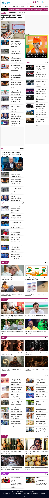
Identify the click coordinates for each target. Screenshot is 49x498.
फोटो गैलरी (4, 436)
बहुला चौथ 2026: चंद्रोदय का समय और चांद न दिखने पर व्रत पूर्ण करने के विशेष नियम (16, 76)
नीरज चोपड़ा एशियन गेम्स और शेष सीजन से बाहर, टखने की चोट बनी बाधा (15, 232)
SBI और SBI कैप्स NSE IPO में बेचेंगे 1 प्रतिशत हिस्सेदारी (15, 123)
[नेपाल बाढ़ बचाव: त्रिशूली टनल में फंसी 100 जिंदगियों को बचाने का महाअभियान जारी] (5, 98)
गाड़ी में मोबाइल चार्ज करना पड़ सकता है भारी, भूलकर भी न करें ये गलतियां (41, 68)
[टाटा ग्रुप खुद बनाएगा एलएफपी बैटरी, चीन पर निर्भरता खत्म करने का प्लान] (30, 120)
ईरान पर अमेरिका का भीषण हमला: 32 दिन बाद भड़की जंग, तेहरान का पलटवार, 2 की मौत (16, 85)
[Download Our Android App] (33, 2)
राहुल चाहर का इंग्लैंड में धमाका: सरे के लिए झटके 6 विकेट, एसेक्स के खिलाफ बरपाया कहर (16, 240)
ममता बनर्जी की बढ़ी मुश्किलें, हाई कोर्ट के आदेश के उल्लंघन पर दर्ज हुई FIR (12, 332)
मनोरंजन (23, 6)
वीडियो (32, 6)
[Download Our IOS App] (35, 2)
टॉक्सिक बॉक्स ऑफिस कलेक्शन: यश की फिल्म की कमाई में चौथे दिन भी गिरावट (36, 353)
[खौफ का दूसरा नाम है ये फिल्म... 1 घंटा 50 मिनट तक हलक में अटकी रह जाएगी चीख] (36, 444)
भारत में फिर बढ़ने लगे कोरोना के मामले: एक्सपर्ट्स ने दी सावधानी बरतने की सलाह (41, 389)
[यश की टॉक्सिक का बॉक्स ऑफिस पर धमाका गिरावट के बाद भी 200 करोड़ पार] (36, 361)
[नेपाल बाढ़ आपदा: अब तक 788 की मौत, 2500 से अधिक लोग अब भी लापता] (5, 51)
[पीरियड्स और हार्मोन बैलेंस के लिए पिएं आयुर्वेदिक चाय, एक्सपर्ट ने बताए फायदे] (5, 415)
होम (2, 6)
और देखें (22, 148)
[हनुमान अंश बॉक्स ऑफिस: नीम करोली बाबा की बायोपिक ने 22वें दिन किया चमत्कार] (12, 361)
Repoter (36, 493)
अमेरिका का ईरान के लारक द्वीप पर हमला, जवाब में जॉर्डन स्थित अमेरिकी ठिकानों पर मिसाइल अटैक (16, 44)
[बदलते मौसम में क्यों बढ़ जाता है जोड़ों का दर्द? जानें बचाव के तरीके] (30, 415)
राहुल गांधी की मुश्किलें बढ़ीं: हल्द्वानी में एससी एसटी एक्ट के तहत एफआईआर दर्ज (16, 92)
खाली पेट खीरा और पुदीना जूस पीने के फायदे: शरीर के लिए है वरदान (41, 403)
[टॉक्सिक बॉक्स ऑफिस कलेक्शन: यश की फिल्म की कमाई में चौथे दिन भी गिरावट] (36, 345)
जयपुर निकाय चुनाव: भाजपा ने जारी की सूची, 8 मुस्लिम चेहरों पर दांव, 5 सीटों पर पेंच (11, 18)
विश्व (9, 6)
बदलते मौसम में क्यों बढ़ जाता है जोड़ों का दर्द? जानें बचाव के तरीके (41, 416)
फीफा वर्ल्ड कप (22, 12)
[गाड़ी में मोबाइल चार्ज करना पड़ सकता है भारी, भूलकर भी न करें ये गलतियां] (30, 67)
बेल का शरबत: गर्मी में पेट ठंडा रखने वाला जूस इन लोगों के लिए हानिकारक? (36, 468)
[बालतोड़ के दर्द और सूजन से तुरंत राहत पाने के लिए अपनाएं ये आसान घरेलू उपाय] (5, 395)
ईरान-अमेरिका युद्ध (12, 12)
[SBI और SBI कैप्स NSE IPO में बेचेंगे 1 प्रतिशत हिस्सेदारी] (5, 122)
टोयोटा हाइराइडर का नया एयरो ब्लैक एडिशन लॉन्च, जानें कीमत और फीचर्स (40, 106)
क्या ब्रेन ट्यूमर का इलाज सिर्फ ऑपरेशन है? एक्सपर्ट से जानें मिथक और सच (41, 409)
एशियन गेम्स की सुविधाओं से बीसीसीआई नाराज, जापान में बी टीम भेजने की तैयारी (16, 256)
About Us (5, 493)
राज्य (27, 6)
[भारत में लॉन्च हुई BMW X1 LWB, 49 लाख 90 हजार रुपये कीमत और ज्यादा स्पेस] (30, 91)
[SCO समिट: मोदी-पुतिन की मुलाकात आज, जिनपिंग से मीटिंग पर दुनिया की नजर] (5, 116)
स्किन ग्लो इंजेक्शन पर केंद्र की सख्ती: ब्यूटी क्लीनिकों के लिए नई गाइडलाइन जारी (41, 430)
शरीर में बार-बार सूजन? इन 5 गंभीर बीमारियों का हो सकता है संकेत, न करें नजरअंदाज (16, 403)
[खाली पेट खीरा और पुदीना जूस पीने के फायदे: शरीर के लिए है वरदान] (30, 402)
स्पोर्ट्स (13, 6)
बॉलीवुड (3, 337)
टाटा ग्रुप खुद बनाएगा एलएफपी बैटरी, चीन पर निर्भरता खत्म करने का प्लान (41, 121)
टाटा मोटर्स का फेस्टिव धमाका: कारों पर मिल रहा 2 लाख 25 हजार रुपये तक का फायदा (41, 113)
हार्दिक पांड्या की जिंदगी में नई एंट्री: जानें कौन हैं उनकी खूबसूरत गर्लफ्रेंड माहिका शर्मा (11, 452)
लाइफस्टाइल (4, 262)
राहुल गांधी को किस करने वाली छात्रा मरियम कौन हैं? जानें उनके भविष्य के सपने (35, 332)
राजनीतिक (4, 300)
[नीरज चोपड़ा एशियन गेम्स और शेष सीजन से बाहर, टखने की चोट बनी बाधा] (5, 232)
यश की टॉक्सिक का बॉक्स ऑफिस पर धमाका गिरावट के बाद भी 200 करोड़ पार (36, 369)
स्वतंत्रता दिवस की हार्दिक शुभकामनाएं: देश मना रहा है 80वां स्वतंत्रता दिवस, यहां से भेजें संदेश (36, 278)
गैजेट (43, 6)
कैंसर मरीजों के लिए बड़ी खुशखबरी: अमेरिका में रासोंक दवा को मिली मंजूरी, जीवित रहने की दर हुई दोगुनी (16, 381)
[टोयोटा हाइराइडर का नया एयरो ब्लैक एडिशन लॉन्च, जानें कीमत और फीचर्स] (30, 105)
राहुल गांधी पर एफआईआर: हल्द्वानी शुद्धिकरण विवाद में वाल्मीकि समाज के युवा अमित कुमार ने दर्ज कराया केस (16, 59)
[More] (45, 6)
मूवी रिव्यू (4, 474)
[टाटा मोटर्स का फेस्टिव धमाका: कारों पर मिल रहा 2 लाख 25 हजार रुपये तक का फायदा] (30, 112)
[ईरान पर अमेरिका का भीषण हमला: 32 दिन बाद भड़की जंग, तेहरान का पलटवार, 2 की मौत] (5, 83)
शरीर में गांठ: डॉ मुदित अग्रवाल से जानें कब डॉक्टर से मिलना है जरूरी (41, 396)
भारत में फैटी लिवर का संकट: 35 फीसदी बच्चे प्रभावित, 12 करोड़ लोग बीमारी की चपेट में (11, 294)
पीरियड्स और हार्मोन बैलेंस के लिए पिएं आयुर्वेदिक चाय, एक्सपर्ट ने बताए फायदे (16, 416)
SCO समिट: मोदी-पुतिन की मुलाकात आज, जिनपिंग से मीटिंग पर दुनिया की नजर (16, 116)
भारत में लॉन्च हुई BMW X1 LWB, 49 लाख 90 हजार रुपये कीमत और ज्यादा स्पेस (41, 91)
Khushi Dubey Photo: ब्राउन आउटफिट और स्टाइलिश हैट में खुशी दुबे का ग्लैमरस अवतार (12, 353)
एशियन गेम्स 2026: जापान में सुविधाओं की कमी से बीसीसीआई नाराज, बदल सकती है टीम (16, 248)
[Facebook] (37, 2)
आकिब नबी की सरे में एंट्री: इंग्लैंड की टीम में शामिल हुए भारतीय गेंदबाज (16, 217)
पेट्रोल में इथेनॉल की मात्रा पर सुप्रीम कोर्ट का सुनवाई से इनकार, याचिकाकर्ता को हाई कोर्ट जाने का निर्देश (16, 68)
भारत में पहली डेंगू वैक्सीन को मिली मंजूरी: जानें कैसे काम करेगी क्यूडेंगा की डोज (36, 294)
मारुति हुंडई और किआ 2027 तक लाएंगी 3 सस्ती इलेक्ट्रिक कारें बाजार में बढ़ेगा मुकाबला (41, 84)
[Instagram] (44, 2)
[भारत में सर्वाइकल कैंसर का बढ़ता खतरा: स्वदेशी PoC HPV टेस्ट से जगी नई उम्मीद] (5, 409)
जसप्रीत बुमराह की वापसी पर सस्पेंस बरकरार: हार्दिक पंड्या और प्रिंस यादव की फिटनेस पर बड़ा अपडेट (16, 225)
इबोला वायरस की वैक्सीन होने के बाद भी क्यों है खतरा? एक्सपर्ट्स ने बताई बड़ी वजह (41, 423)
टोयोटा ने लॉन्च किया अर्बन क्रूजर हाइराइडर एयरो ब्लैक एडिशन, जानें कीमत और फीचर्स (41, 98)
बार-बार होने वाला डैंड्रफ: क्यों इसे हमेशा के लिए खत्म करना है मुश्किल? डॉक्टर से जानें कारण (12, 278)
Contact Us (11, 493)
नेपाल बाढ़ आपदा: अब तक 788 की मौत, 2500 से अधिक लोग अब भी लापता (16, 51)
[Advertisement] (12, 137)
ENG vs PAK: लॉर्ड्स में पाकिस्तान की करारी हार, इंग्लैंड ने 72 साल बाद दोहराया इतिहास (16, 109)
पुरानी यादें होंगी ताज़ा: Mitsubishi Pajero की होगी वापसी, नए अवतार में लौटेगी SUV (41, 75)
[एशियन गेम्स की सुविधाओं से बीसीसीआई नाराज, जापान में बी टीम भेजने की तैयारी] (5, 255)
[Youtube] (39, 2)
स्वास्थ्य (3, 375)
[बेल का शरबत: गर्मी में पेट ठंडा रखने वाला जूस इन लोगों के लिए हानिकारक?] (36, 460)
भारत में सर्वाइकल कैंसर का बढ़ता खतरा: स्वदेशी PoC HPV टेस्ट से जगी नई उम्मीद (16, 409)
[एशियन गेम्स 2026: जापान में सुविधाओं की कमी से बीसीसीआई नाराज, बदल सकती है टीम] (5, 247)
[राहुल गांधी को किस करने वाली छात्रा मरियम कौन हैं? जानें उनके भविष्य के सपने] (36, 324)
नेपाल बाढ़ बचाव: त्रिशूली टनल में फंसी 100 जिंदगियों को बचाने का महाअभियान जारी (16, 100)
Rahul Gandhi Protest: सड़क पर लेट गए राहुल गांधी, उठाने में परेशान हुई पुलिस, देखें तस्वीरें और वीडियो (11, 468)
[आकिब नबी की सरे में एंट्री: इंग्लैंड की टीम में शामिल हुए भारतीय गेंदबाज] (5, 216)
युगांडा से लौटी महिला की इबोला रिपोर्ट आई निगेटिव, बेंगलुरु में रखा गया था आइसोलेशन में (16, 424)
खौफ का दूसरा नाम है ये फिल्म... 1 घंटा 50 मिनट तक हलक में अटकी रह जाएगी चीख (36, 452)
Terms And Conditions (20, 493)
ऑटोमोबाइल (38, 6)
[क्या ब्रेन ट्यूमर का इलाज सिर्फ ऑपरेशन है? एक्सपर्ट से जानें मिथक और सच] (30, 409)
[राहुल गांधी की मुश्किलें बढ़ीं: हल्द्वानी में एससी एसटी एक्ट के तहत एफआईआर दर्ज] (5, 92)
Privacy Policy (30, 493)
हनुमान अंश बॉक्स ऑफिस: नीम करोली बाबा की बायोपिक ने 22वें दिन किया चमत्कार (11, 369)
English (29, 2)
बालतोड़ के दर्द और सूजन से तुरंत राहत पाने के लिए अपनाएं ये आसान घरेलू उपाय (16, 396)
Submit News (42, 493)
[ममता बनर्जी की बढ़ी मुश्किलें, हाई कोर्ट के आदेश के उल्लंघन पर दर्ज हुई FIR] (12, 324)
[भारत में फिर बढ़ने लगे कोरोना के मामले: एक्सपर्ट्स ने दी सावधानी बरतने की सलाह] (30, 388)
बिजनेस (18, 6)
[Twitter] (41, 2)
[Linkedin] (46, 2)
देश (5, 6)
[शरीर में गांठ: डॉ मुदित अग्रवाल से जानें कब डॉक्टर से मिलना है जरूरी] (30, 395)
